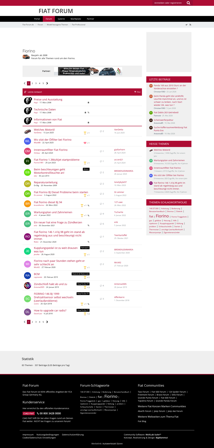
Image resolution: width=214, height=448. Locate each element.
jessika (36, 254)
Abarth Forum (144, 411)
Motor (86, 169)
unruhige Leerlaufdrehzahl (172, 229)
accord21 (118, 159)
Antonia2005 (39, 287)
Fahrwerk (85, 247)
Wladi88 (37, 142)
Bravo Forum (163, 394)
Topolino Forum (145, 400)
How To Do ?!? (83, 284)
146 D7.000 (154, 208)
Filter (138, 92)
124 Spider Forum (177, 391)
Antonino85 (158, 123)
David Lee (38, 313)
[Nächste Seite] (47, 83)
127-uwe (118, 202)
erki (35, 215)
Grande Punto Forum (148, 397)
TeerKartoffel (120, 235)
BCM (37, 274)
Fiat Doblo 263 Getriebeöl (166, 112)
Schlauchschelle (165, 226)
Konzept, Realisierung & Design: (146, 437)
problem (152, 226)
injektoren (153, 223)
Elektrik (179, 211)
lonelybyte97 (120, 182)
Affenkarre (119, 297)
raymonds (38, 277)
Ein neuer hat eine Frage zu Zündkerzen (58, 222)
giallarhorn (119, 149)
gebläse (158, 220)
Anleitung (165, 208)
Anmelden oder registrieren (168, 2)
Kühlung (180, 223)
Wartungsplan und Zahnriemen (53, 212)
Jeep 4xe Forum (175, 411)
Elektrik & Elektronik (80, 274)
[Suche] (188, 3)
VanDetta (37, 132)
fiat (151, 216)
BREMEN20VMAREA (123, 171)
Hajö (36, 102)
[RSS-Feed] (190, 24)
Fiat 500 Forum (159, 391)
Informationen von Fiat (48, 119)
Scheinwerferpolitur (163, 120)
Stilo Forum (177, 394)
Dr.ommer (38, 195)
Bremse (170, 211)
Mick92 (37, 267)
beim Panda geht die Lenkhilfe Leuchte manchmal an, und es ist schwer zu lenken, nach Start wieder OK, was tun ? (170, 100)
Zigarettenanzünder (172, 232)
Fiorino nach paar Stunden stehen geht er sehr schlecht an (59, 262)
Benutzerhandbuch (157, 211)
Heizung (167, 220)
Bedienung (175, 208)
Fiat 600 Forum (168, 397)
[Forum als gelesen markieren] (186, 24)
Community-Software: (142, 434)
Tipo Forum (143, 391)
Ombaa (37, 153)
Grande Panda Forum (166, 400)
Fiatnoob (157, 115)
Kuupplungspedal (167, 223)
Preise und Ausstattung (48, 99)
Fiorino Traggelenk (179, 217)
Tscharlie (118, 212)
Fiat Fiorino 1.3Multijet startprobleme (56, 159)
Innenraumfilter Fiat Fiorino (51, 150)
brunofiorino (39, 205)
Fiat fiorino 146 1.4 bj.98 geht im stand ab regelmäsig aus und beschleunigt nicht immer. (59, 235)
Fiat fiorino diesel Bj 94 (48, 202)
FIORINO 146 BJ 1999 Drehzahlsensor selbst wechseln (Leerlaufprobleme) (53, 297)
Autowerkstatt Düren (112, 443)
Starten (177, 226)
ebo (35, 176)
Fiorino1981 (39, 162)
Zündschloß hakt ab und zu (50, 284)
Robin (36, 242)
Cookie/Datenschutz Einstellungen (39, 437)
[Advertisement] (82, 38)
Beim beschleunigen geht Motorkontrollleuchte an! (49, 171)
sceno (36, 303)
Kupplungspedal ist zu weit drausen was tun (56, 249)
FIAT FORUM (56, 11)
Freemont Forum (146, 394)
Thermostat (154, 229)
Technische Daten (45, 109)
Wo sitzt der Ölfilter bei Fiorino (52, 139)
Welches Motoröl (44, 129)
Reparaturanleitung (46, 182)
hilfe (175, 220)
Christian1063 (159, 91)
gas (150, 220)
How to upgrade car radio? (50, 310)
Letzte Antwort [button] (35, 92)
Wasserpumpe (155, 232)
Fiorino (162, 216)
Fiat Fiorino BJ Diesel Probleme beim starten (61, 192)
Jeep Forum (159, 411)
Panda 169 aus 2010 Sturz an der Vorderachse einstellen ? (170, 87)
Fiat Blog (142, 421)
